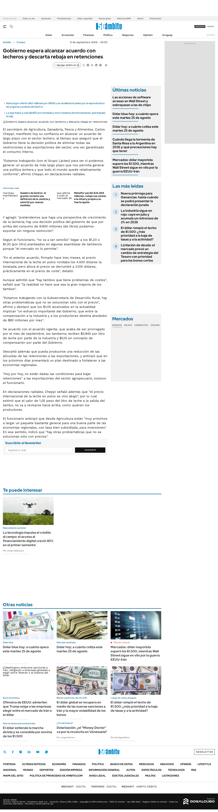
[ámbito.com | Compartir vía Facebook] (88, 64)
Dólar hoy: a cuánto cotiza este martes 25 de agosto (135, 129)
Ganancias (46, 18)
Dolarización (155, 18)
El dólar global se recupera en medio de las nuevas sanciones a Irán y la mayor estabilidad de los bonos (81, 708)
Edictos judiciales (125, 775)
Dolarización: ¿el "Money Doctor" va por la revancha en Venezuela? (82, 730)
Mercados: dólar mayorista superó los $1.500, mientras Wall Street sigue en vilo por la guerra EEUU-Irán (135, 165)
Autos (130, 770)
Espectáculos (152, 770)
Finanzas (88, 35)
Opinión (148, 35)
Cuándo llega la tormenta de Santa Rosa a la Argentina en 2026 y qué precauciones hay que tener (135, 145)
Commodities (141, 325)
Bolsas (128, 325)
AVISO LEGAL (97, 775)
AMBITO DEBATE (139, 786)
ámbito (7, 42)
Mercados (146, 764)
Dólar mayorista (84, 18)
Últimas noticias (34, 764)
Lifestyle (204, 764)
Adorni (140, 18)
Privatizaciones (64, 18)
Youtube (37, 752)
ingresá (210, 26)
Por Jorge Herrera (66, 737)
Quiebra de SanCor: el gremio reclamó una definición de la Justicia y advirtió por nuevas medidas (35, 199)
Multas (150, 775)
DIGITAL (73, 786)
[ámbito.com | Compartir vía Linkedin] (96, 64)
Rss (193, 770)
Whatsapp (46, 752)
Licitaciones (170, 775)
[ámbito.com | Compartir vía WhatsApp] (84, 64)
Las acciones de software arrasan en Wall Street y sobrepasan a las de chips (132, 101)
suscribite (200, 26)
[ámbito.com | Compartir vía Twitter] (92, 64)
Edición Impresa (71, 770)
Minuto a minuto (122, 642)
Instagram (20, 752)
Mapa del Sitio (13, 775)
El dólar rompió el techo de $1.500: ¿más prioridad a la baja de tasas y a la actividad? (138, 233)
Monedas (117, 325)
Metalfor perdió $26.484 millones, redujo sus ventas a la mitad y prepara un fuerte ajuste (90, 197)
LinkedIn (29, 752)
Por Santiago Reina (120, 737)
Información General (104, 770)
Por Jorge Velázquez (13, 550)
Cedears (155, 325)
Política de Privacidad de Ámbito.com (56, 775)
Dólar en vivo (29, 18)
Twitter (4, 752)
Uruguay (167, 35)
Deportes (46, 770)
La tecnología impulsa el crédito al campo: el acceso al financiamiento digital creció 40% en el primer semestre (28, 538)
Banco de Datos (121, 764)
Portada (9, 764)
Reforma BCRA (124, 18)
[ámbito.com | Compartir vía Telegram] (100, 64)
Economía (68, 35)
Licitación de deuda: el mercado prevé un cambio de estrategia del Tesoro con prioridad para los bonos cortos (139, 253)
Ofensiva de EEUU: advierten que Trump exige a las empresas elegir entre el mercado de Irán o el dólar (27, 708)
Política (108, 35)
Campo (21, 42)
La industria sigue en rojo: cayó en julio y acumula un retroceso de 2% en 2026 (139, 216)
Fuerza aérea (105, 18)
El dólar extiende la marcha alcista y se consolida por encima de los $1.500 (27, 732)
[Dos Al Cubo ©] (199, 801)
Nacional (10, 770)
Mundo (28, 770)
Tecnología (176, 770)
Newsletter (211, 35)
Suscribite (90, 450)
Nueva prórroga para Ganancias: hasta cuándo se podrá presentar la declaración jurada (139, 199)
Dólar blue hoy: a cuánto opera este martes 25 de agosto (135, 116)
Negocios (128, 35)
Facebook (13, 752)
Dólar (48, 35)
